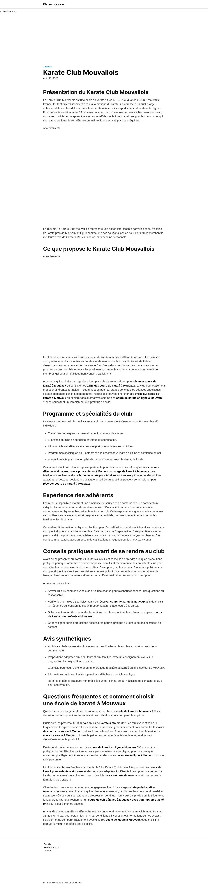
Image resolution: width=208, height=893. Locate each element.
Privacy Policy (51, 847)
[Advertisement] (104, 36)
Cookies (48, 844)
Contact (48, 850)
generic (48, 66)
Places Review (53, 4)
